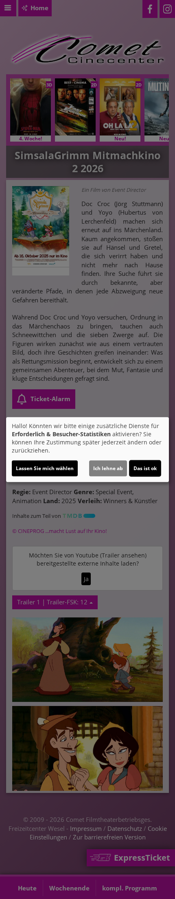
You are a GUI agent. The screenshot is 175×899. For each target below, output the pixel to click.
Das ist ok (145, 468)
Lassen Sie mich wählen (45, 468)
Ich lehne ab (108, 468)
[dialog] (87, 449)
